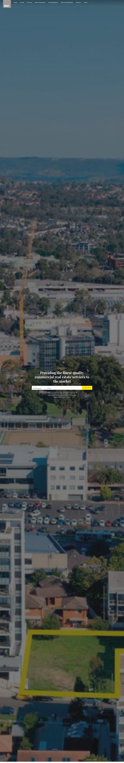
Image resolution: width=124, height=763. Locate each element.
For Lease (29, 2)
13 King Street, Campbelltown (91, 759)
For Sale (22, 2)
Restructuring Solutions (67, 2)
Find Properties (87, 387)
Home (15, 2)
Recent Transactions (40, 2)
